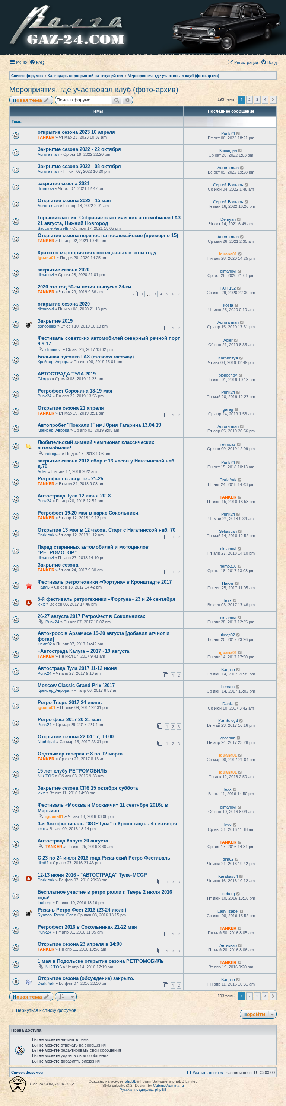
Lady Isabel (227, 911)
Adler (228, 340)
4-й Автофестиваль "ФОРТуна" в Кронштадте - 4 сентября (107, 823)
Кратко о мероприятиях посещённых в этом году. (98, 252)
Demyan (228, 219)
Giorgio (44, 379)
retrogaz (53, 453)
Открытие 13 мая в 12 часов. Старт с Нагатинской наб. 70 (106, 530)
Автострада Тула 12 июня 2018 (74, 496)
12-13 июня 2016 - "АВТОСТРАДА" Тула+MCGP (92, 875)
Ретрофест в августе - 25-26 (70, 478)
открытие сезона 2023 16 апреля (76, 132)
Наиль (44, 587)
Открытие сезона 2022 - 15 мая (74, 200)
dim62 (43, 863)
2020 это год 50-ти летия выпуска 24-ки (84, 287)
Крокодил (228, 150)
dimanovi (46, 188)
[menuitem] (36, 62)
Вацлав (228, 669)
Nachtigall (46, 741)
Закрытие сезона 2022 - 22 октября (79, 149)
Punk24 (228, 133)
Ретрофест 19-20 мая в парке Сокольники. (89, 513)
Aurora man (48, 154)
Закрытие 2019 (55, 321)
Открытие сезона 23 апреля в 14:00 (80, 944)
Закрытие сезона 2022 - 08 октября (79, 166)
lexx (41, 604)
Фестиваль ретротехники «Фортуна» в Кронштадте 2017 (105, 582)
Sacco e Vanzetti (53, 228)
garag (228, 409)
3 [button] (257, 99)
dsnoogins (47, 326)
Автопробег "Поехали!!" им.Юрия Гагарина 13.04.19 (99, 425)
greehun (227, 738)
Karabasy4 (228, 358)
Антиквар (228, 945)
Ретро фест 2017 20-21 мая (69, 719)
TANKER (46, 137)
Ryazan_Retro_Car (55, 915)
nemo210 (228, 566)
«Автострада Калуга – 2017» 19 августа (83, 651)
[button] (273, 100)
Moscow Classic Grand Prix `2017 (76, 685)
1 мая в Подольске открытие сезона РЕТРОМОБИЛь (101, 961)
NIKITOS (46, 776)
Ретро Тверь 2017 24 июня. (70, 702)
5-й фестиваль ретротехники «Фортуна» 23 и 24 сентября (106, 599)
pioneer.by (228, 375)
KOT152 (228, 288)
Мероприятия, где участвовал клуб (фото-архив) (93, 90)
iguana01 (46, 257)
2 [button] (249, 99)
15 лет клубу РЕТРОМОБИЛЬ (72, 771)
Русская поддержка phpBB (143, 1089)
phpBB (131, 1081)
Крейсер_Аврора (53, 361)
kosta (228, 305)
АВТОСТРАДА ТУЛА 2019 (67, 374)
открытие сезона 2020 (64, 304)
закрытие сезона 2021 (63, 183)
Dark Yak (228, 480)
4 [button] (265, 99)
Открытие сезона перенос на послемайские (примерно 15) (108, 235)
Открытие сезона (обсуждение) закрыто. (86, 978)
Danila (227, 704)
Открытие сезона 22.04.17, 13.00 (76, 736)
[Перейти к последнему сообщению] (238, 133)
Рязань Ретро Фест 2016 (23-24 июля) (82, 910)
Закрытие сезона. (59, 565)
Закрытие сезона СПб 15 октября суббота (88, 788)
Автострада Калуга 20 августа (73, 841)
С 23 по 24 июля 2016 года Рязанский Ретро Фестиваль (104, 858)
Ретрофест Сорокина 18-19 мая (75, 391)
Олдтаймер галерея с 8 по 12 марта (80, 754)
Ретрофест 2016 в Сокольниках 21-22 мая (87, 927)
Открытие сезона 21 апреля (71, 408)
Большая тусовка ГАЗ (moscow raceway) (86, 356)
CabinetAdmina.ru (168, 1085)
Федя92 (45, 644)
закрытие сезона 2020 (63, 270)
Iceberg (44, 902)
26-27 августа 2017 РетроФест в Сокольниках (91, 616)
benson (228, 686)
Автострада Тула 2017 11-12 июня (77, 668)
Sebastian (228, 531)
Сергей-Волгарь (228, 185)
